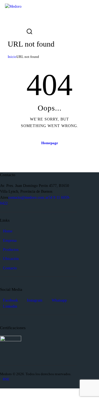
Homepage (49, 143)
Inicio (12, 57)
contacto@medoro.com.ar (28, 197)
